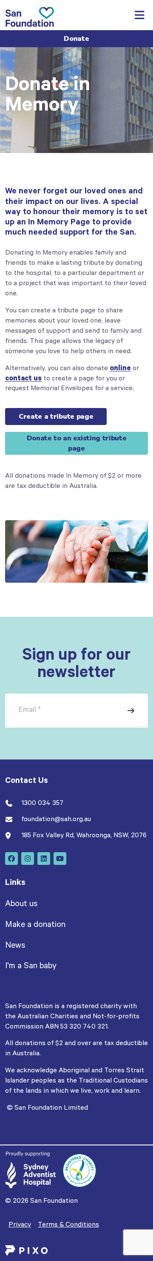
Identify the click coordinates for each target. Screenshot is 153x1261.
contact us (23, 379)
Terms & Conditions (68, 1225)
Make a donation (35, 925)
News (15, 946)
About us (21, 905)
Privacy (19, 1225)
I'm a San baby (31, 967)
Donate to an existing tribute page (77, 443)
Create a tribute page (56, 416)
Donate (76, 38)
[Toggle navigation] (139, 15)
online (120, 369)
